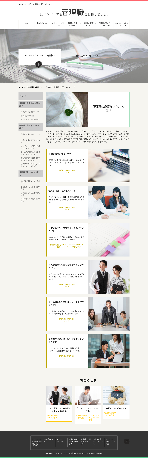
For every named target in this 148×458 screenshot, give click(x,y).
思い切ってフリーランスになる (88, 409)
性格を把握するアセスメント (62, 191)
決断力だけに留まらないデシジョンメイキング (66, 340)
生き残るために (42, 23)
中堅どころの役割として (116, 408)
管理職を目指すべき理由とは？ (74, 24)
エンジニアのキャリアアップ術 (121, 24)
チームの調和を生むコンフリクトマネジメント (66, 303)
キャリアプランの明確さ (30, 119)
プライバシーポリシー (58, 24)
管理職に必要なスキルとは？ (89, 24)
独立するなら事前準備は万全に (30, 200)
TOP (26, 23)
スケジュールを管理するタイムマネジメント (66, 229)
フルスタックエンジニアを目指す (39, 55)
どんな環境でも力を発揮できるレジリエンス (66, 266)
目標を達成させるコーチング (62, 154)
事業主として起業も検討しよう (30, 194)
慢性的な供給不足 (27, 116)
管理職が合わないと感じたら (105, 24)
